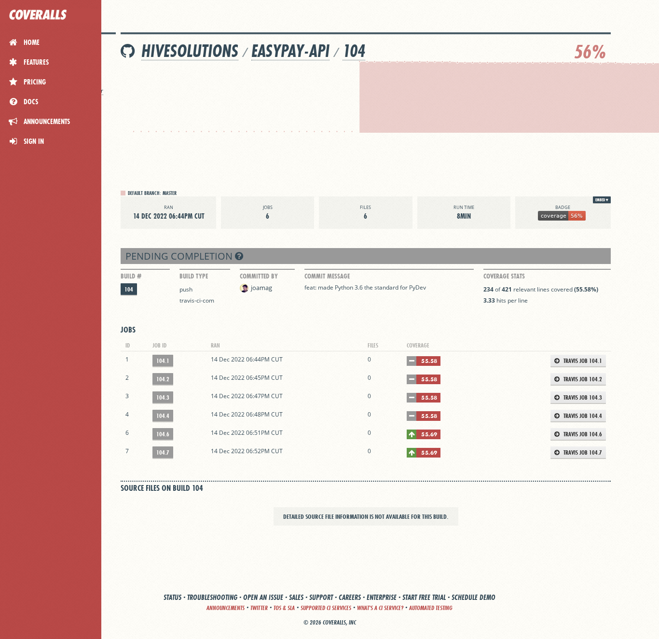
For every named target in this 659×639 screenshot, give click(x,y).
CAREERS (350, 597)
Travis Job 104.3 (582, 397)
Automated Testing (431, 608)
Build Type (193, 276)
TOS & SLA (284, 608)
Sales (296, 597)
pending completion (180, 256)
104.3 (162, 397)
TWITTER (259, 608)
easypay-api (290, 51)
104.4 (162, 416)
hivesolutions (189, 51)
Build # (131, 276)
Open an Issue (263, 597)
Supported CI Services (326, 608)
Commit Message (327, 276)
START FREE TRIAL (424, 597)
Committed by (259, 276)
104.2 (162, 379)
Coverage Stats (504, 276)
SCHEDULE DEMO (473, 597)
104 (354, 51)
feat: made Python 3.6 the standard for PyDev (365, 287)
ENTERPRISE (382, 597)
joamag (261, 287)
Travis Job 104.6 (582, 434)
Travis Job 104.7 (582, 452)
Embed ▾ (601, 200)
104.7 (162, 452)
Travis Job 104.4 (582, 416)
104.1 (162, 361)
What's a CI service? (380, 608)
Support (321, 597)
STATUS (172, 597)
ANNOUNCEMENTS (225, 608)
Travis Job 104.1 (582, 361)
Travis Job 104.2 (582, 379)
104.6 (162, 434)
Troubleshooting (212, 597)
